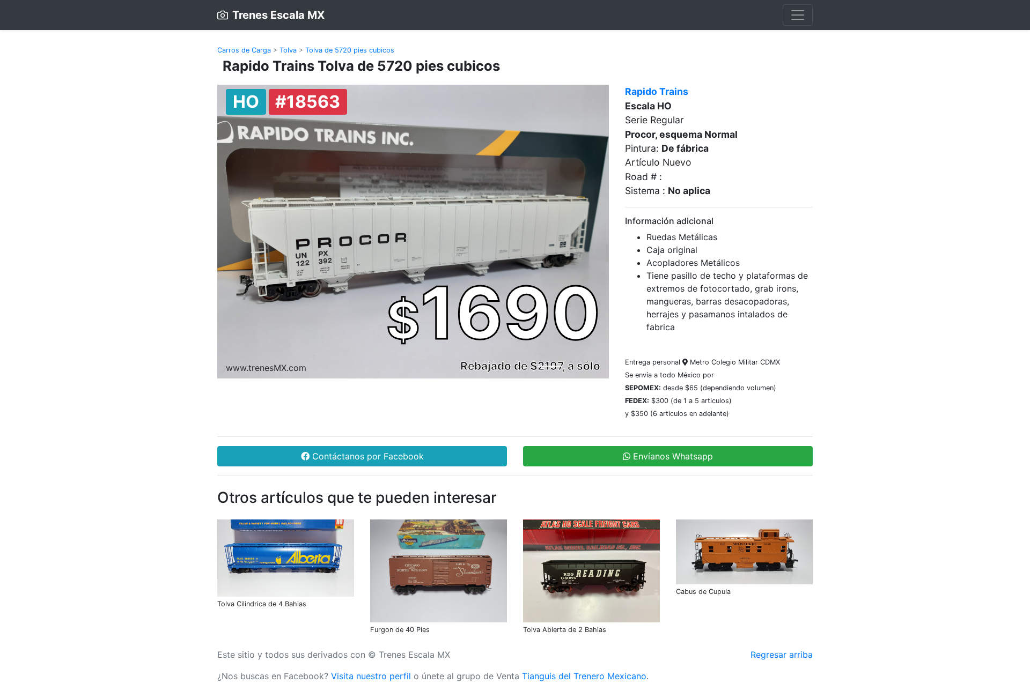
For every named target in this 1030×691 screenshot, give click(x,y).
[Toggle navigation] (798, 15)
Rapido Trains (656, 91)
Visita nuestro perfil (371, 676)
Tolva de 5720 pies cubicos (349, 50)
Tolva (288, 50)
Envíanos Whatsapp (671, 456)
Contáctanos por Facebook (367, 456)
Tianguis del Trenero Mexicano (584, 676)
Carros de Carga (244, 50)
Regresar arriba (782, 654)
